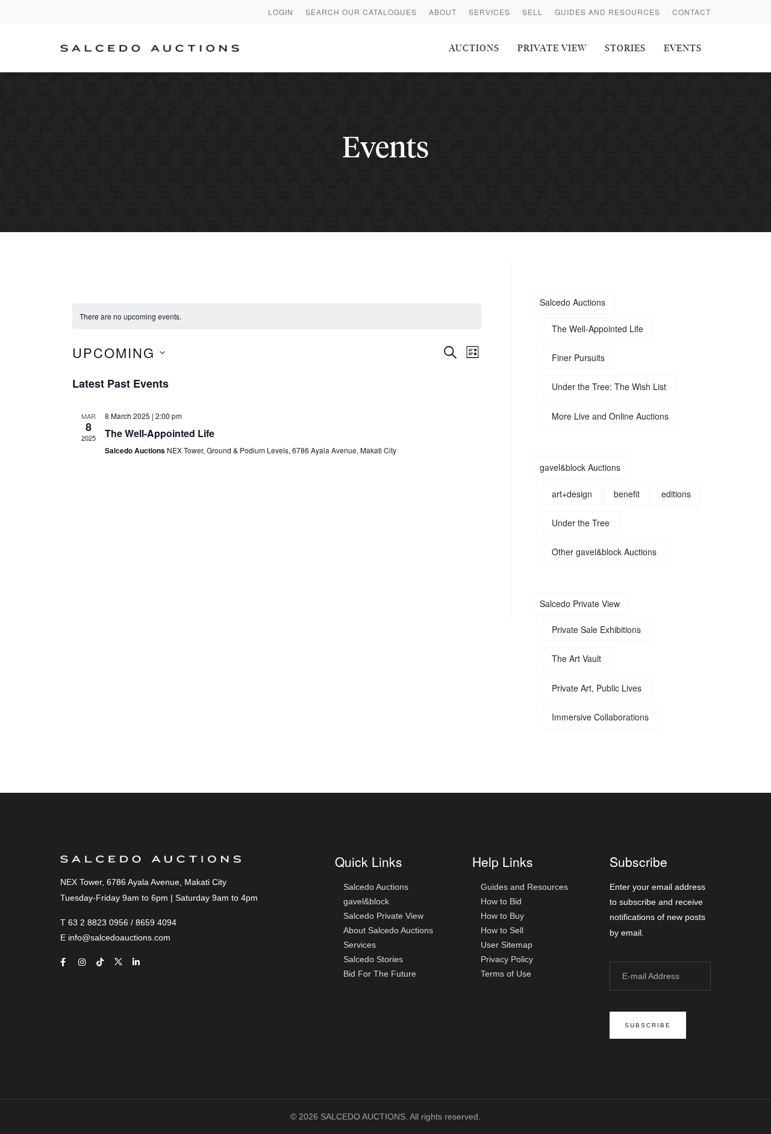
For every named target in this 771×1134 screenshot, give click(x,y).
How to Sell (502, 930)
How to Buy (502, 916)
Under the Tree (581, 523)
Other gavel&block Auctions (604, 552)
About (443, 12)
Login (280, 12)
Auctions (474, 48)
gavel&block (366, 901)
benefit (627, 494)
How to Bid (501, 901)
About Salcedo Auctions (388, 930)
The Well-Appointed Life (159, 433)
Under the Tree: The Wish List (609, 386)
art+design (572, 494)
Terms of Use (506, 973)
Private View (552, 48)
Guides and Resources (607, 12)
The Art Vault (576, 658)
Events (683, 48)
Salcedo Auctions (572, 302)
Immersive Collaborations (600, 717)
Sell (532, 12)
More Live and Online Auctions (610, 416)
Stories (625, 48)
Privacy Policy (507, 959)
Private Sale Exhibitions (596, 629)
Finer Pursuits (578, 357)
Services (489, 12)
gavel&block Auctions (580, 467)
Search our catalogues (361, 12)
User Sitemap (506, 944)
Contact (691, 12)
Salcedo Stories (373, 959)
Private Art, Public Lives (596, 688)
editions (676, 494)
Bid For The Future (379, 973)
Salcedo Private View (580, 603)
